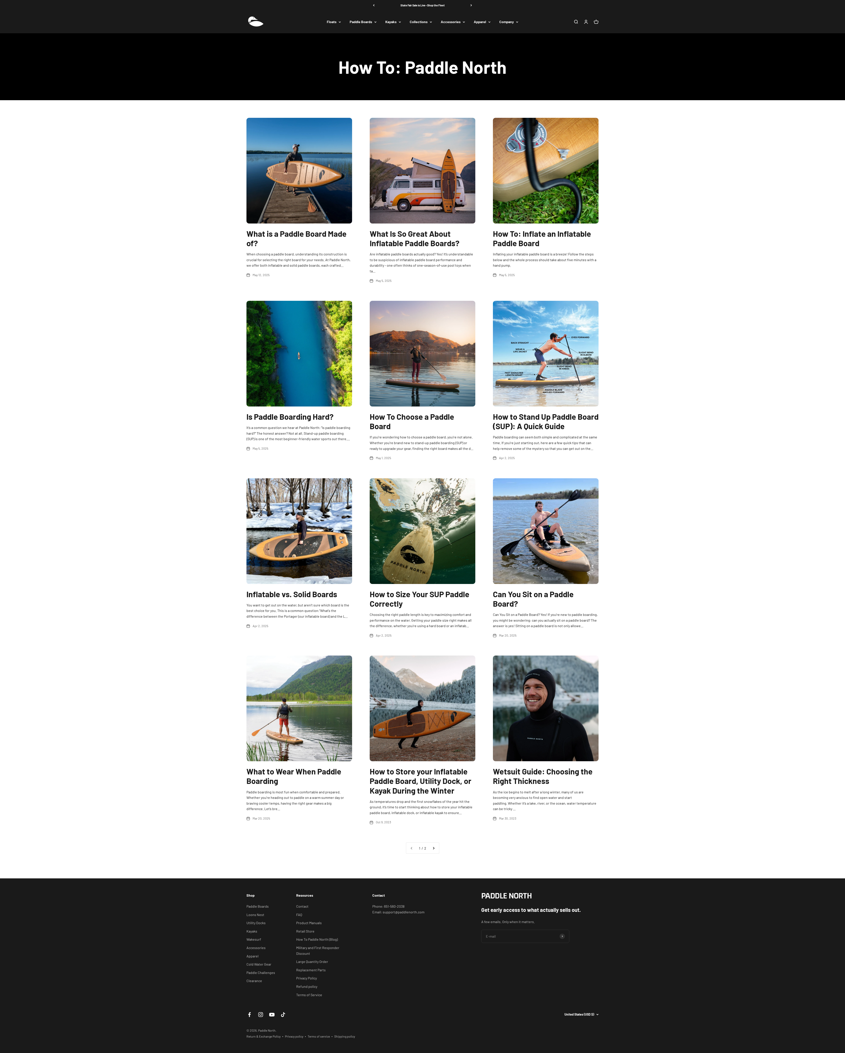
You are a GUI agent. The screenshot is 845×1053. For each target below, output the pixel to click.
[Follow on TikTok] (283, 1015)
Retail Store (305, 931)
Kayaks (391, 22)
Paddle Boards (361, 22)
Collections (419, 22)
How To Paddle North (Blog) (317, 939)
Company (506, 22)
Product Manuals (309, 923)
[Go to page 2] (433, 848)
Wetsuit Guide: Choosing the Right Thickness (543, 776)
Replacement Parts (311, 970)
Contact (302, 906)
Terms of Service (309, 995)
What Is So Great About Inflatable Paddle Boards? (414, 238)
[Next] (471, 5)
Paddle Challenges (260, 972)
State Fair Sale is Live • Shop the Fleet (422, 5)
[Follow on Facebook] (249, 1015)
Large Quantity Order (312, 961)
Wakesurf (253, 939)
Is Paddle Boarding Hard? (290, 416)
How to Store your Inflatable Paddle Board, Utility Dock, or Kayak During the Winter (420, 781)
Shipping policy (344, 1036)
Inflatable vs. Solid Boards (291, 594)
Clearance (254, 981)
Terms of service (319, 1036)
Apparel (480, 22)
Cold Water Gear (258, 964)
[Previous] (374, 5)
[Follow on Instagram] (261, 1015)
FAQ (299, 915)
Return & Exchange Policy (263, 1036)
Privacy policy (294, 1036)
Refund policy (306, 986)
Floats (331, 22)
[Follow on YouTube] (272, 1015)
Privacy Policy (306, 978)
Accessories (451, 22)
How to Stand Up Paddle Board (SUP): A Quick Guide (546, 421)
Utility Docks (256, 923)
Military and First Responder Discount (317, 950)
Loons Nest (255, 915)
